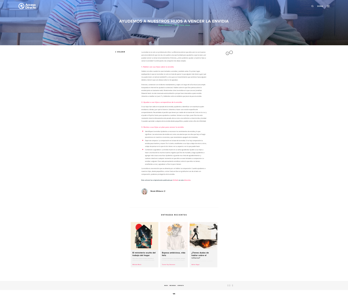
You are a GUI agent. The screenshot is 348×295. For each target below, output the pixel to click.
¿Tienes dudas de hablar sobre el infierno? (203, 244)
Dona (320, 6)
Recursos (173, 285)
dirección (187, 180)
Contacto (180, 285)
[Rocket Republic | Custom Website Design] (174, 293)
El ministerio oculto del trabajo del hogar (144, 244)
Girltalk (175, 180)
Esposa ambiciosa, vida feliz (174, 244)
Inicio (166, 285)
